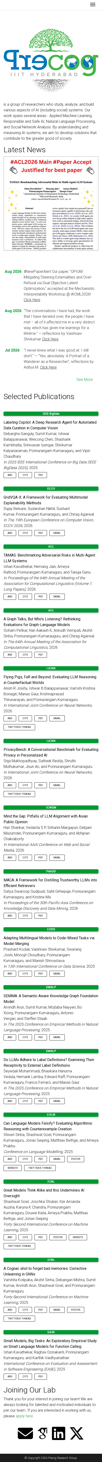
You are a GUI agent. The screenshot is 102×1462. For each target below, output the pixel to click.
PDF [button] (40, 475)
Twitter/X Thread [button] (19, 727)
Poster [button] (75, 1159)
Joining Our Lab (30, 1389)
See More (84, 379)
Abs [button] (10, 475)
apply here (24, 1416)
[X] (76, 1434)
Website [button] (13, 1168)
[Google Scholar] (42, 1434)
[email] (25, 1434)
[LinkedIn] (58, 1434)
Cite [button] (25, 475)
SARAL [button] (57, 533)
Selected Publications (39, 396)
